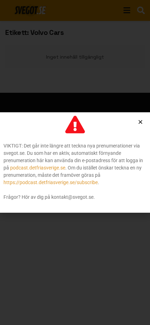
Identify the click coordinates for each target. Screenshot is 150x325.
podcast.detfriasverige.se (37, 168)
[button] (140, 121)
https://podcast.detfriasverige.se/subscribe (50, 182)
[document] (75, 162)
